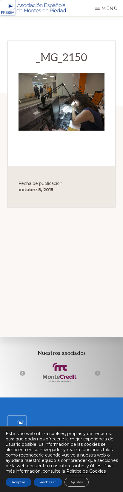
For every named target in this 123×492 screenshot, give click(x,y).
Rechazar (48, 482)
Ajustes (76, 482)
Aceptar (18, 482)
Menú (110, 8)
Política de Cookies (86, 471)
